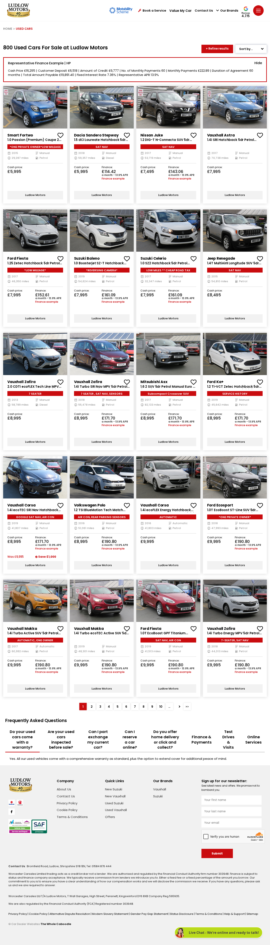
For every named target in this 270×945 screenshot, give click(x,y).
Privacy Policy (67, 803)
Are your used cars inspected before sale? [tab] (61, 739)
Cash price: (15, 167)
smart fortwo (20, 135)
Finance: (107, 167)
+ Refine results (217, 49)
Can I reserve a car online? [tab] (130, 739)
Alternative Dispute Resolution (70, 914)
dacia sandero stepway (96, 135)
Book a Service (154, 10)
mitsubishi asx (153, 381)
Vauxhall (159, 789)
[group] (35, 107)
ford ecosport (220, 505)
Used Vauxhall (116, 810)
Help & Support (234, 914)
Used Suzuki (114, 803)
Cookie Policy (67, 810)
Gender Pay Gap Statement (149, 914)
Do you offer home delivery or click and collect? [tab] (165, 739)
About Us (64, 789)
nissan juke (151, 135)
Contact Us (204, 10)
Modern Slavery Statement (110, 914)
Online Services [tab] (253, 739)
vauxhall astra (221, 135)
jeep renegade (221, 258)
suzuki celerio (153, 258)
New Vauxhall (115, 796)
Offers (110, 817)
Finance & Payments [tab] (202, 739)
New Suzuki (113, 789)
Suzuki (158, 796)
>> (187, 707)
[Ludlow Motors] (18, 10)
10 (160, 707)
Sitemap (252, 914)
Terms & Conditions (72, 817)
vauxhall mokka (22, 628)
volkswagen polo (89, 505)
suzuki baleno (87, 258)
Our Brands (229, 10)
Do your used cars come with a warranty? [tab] (22, 739)
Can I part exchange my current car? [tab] (98, 739)
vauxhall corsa (21, 505)
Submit (217, 854)
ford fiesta (17, 258)
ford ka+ (215, 381)
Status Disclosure (182, 914)
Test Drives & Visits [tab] (228, 739)
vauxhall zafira (21, 381)
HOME (7, 29)
